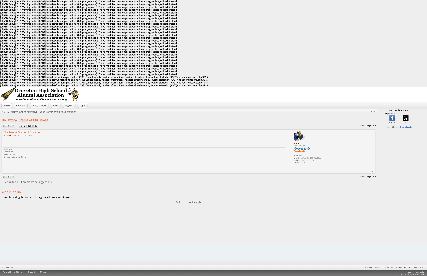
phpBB (15, 272)
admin (10, 135)
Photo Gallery (39, 105)
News (55, 105)
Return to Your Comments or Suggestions (28, 182)
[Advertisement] (382, 94)
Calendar (21, 105)
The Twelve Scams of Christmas (24, 120)
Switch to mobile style (188, 202)
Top (373, 172)
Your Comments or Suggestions (58, 111)
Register (69, 105)
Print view (371, 111)
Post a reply (8, 126)
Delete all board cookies (384, 267)
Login (82, 105)
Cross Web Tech (417, 274)
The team (369, 267)
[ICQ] (299, 167)
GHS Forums (11, 111)
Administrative (29, 111)
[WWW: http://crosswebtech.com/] (295, 167)
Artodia (421, 272)
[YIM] (302, 167)
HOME (6, 105)
